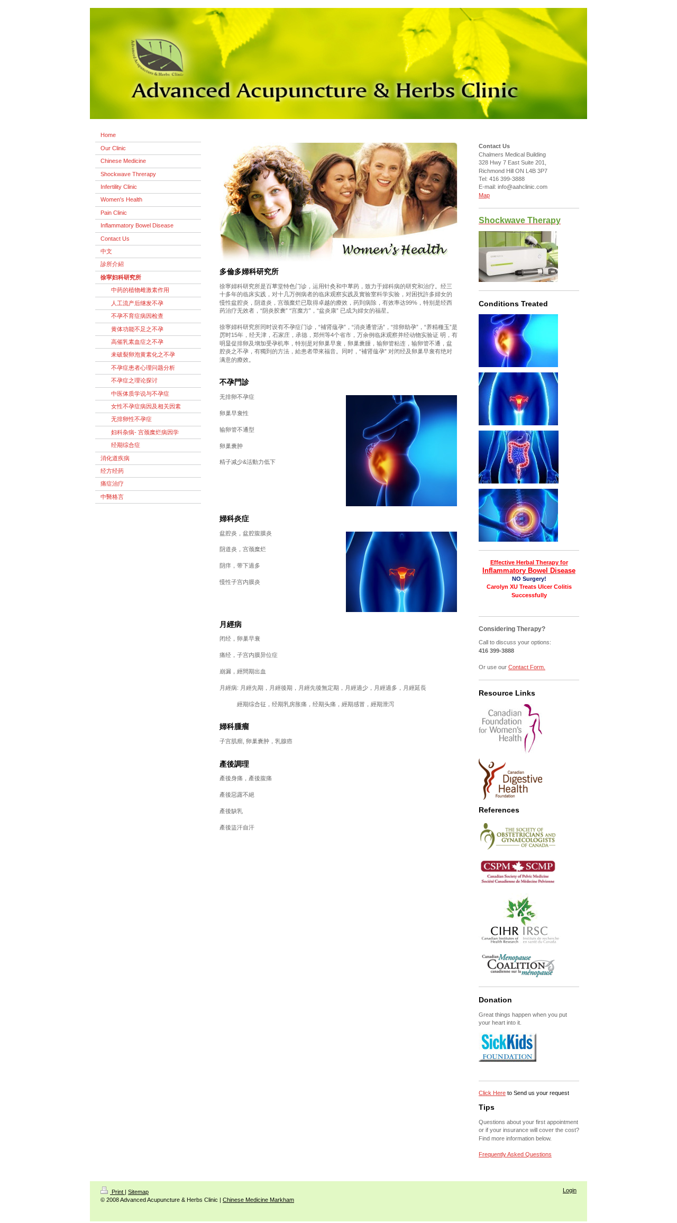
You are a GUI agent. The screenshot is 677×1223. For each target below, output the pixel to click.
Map (484, 195)
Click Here (492, 1093)
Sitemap (138, 1192)
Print (117, 1192)
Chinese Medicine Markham (258, 1200)
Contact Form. (526, 667)
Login (570, 1190)
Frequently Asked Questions (515, 1154)
